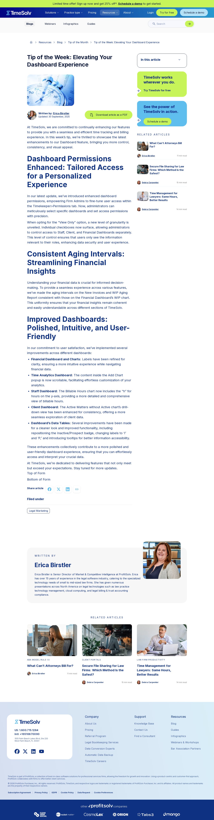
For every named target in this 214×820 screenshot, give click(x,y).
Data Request (84, 792)
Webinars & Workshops (185, 742)
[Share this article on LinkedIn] (67, 489)
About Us (90, 723)
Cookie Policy (67, 792)
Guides (175, 729)
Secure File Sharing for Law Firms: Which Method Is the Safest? (167, 170)
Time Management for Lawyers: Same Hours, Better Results (164, 197)
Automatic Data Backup (99, 754)
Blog (59, 42)
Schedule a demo (130, 3)
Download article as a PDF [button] (112, 114)
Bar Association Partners (186, 748)
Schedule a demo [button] (194, 12)
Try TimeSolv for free (157, 90)
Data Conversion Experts (100, 748)
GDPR (54, 792)
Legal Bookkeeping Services (101, 742)
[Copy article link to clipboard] (76, 489)
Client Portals (91, 660)
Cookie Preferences (103, 792)
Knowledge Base (144, 723)
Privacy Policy (41, 792)
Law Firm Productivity (151, 660)
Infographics (178, 736)
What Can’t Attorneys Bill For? (166, 145)
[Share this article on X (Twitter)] (58, 489)
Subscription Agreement (19, 792)
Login (150, 12)
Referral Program (95, 736)
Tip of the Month (78, 42)
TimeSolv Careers (95, 761)
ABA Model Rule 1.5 (38, 660)
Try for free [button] (167, 12)
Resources (45, 42)
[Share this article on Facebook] (49, 489)
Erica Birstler (61, 113)
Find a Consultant (144, 736)
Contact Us (141, 729)
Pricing (92, 12)
